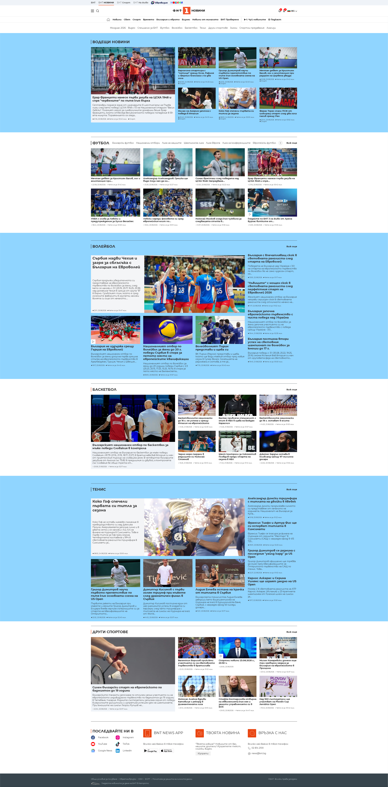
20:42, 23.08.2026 (267, 672)
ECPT (147, 779)
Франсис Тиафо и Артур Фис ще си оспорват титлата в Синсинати (272, 526)
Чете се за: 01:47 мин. (118, 310)
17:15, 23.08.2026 (203, 365)
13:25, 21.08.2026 (186, 463)
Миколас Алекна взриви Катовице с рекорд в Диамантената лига (192, 702)
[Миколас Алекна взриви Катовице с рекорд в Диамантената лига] (197, 686)
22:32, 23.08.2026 (226, 82)
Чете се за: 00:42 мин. (285, 708)
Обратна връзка (127, 779)
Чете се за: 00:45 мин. (221, 365)
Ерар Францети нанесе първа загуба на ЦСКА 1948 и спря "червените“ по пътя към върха (131, 99)
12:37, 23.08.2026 (203, 225)
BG (293, 11)
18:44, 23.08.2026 (98, 225)
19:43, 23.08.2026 (267, 708)
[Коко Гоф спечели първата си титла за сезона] (237, 98)
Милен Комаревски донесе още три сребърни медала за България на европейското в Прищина (277, 664)
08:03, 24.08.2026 (227, 117)
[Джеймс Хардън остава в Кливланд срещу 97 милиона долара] (278, 441)
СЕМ (140, 779)
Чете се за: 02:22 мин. (221, 185)
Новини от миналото (205, 19)
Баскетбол (191, 28)
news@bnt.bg (259, 753)
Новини (117, 19)
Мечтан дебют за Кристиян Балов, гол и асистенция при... (115, 179)
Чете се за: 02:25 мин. (274, 545)
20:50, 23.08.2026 (226, 667)
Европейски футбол (264, 143)
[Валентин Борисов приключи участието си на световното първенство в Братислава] (197, 647)
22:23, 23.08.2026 (186, 669)
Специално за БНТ (147, 28)
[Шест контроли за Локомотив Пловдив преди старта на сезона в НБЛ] (237, 441)
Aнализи (271, 28)
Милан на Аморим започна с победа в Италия (194, 112)
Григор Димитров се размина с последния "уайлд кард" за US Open (271, 554)
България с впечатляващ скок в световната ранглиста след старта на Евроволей (272, 258)
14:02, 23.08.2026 (151, 617)
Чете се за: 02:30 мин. (204, 427)
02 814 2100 (258, 748)
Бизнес (186, 19)
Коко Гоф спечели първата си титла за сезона (236, 112)
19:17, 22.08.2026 (255, 600)
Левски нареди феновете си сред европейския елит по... (163, 220)
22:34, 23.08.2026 (100, 709)
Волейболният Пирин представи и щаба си (212, 348)
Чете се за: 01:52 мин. (272, 306)
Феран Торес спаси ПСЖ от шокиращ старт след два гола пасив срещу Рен (278, 113)
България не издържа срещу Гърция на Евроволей (112, 348)
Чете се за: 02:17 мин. (118, 467)
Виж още (291, 143)
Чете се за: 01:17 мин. (273, 277)
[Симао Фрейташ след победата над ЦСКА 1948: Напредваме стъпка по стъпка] (220, 162)
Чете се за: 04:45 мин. (116, 365)
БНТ (93, 2)
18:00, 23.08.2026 (151, 375)
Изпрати (203, 753)
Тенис (203, 28)
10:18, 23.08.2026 (255, 517)
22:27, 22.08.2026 (255, 573)
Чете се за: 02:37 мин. (286, 672)
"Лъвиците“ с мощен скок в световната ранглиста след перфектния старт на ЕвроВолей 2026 (270, 287)
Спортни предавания (251, 28)
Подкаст (276, 19)
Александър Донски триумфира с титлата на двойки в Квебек (272, 500)
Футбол (164, 28)
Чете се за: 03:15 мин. (203, 708)
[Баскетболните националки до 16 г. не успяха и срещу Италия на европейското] (197, 405)
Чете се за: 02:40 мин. (245, 82)
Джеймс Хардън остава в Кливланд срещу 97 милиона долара (276, 457)
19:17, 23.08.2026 (98, 365)
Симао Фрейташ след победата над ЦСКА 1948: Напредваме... (217, 179)
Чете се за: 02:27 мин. (169, 185)
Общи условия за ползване (104, 779)
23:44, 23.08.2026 (267, 120)
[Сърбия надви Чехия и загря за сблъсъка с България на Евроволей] (194, 284)
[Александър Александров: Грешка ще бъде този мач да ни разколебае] (167, 162)
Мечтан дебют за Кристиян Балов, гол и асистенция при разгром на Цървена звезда (276, 73)
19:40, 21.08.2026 (255, 362)
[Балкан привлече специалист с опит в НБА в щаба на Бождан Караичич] (237, 405)
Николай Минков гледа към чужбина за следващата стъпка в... (218, 220)
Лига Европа (213, 143)
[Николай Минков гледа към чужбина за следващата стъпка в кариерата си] (220, 203)
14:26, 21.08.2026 (226, 427)
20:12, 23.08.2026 (186, 708)
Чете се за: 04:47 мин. (245, 711)
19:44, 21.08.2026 (255, 333)
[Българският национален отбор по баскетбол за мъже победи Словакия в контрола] (133, 418)
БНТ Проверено (230, 19)
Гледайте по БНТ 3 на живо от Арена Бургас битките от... (270, 220)
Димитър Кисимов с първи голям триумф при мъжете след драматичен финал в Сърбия (164, 594)
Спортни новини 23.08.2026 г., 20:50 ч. (237, 661)
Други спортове (218, 28)
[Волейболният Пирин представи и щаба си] (220, 330)
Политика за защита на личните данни (172, 779)
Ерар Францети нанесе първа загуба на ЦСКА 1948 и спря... (271, 179)
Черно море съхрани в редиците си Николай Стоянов (191, 457)
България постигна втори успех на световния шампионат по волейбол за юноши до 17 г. (269, 343)
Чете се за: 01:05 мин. (273, 225)
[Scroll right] (280, 143)
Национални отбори (148, 143)
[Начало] (108, 20)
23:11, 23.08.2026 (100, 310)
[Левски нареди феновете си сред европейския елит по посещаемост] (167, 203)
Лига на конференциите (236, 143)
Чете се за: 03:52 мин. (286, 120)
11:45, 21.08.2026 (226, 463)
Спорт (137, 19)
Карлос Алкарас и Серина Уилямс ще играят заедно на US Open (272, 581)
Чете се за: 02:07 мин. (169, 617)
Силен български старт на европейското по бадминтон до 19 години (127, 689)
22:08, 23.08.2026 (267, 79)
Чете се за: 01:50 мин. (273, 600)
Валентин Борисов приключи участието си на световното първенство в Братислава (196, 663)
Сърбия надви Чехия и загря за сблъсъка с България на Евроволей (116, 262)
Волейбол (177, 28)
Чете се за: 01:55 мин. (221, 225)
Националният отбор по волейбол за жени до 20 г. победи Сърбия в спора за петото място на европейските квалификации (166, 353)
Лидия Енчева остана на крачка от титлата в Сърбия (220, 591)
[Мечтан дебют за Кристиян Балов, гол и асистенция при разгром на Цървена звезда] (278, 57)
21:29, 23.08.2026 (151, 185)
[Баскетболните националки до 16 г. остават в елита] (278, 405)
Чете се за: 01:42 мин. (285, 79)
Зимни (233, 28)
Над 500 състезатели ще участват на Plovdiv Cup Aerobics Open (274, 702)
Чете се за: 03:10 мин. (169, 225)
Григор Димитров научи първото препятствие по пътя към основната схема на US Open (237, 74)
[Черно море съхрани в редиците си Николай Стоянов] (197, 441)
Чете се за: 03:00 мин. (245, 117)
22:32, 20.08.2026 (267, 463)
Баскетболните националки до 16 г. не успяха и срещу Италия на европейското (195, 421)
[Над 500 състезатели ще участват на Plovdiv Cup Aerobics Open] (278, 686)
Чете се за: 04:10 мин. (204, 117)
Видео (131, 28)
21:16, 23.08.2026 (100, 119)
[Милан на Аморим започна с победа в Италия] (197, 98)
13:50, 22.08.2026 (255, 277)
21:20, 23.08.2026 (203, 185)
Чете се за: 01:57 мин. (169, 375)
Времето (148, 19)
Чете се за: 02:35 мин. (273, 333)
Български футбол (123, 143)
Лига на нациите (172, 143)
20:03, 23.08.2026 (226, 711)
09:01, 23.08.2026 (255, 545)
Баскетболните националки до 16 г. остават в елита (276, 419)
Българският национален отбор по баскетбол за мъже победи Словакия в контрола (130, 447)
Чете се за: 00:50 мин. (117, 225)
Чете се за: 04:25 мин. (205, 82)
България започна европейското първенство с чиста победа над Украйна (270, 314)
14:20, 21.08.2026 (267, 424)
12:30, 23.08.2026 (255, 225)
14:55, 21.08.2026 (186, 427)
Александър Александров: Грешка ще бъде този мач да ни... (165, 179)
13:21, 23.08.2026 (203, 611)
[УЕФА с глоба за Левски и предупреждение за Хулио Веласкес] (115, 203)
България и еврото (168, 19)
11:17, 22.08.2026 (255, 306)
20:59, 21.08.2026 (100, 467)
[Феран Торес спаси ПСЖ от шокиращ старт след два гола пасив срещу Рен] (278, 98)
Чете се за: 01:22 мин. (273, 517)
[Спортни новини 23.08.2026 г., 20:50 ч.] (237, 647)
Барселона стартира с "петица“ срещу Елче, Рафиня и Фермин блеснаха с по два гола (196, 74)
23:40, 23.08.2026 (186, 117)
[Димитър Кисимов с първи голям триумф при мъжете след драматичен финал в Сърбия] (167, 573)
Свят (127, 19)
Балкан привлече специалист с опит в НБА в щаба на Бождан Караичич (237, 421)
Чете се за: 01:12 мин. (243, 463)
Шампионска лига (194, 143)
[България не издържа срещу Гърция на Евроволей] (115, 330)
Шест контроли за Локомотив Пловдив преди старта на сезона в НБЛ (237, 457)
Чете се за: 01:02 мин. (273, 573)
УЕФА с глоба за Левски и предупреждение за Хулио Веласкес (112, 220)
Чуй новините (257, 19)
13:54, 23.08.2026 (151, 225)
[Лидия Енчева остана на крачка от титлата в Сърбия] (220, 573)
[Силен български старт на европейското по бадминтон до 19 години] (133, 660)
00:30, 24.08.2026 (186, 82)
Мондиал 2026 (118, 28)
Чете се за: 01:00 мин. (285, 424)
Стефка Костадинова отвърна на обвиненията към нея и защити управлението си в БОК (237, 703)
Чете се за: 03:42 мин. (118, 119)
